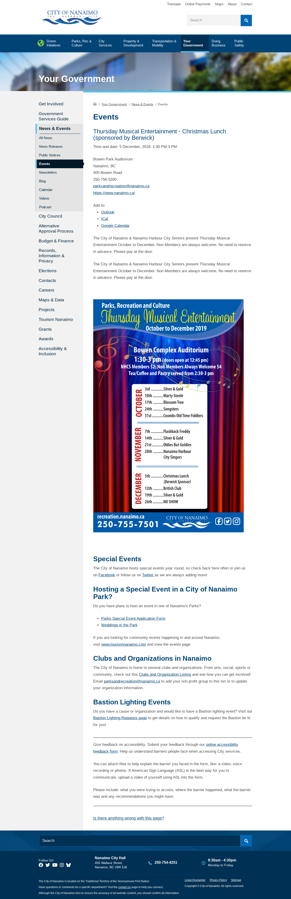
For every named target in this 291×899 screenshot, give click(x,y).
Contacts (47, 280)
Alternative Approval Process (56, 228)
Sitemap (236, 880)
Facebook (106, 575)
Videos (44, 198)
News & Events (142, 104)
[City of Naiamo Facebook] (41, 865)
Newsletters (48, 172)
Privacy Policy (218, 880)
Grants (45, 329)
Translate (174, 4)
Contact (246, 4)
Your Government (114, 104)
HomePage (95, 103)
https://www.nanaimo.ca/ (114, 193)
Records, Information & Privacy (52, 255)
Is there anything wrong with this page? (128, 818)
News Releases (51, 146)
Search (246, 20)
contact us (124, 887)
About (232, 4)
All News (45, 138)
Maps (219, 4)
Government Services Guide (54, 116)
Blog (42, 181)
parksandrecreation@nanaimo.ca (121, 186)
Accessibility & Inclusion (53, 351)
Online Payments (198, 4)
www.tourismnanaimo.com (123, 644)
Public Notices (49, 155)
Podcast (45, 207)
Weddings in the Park (119, 625)
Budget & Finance (56, 241)
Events (44, 164)
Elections (48, 270)
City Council (50, 216)
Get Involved (51, 104)
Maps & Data (51, 299)
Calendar (46, 190)
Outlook (107, 212)
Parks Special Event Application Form (133, 618)
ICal (104, 219)
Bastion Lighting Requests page (120, 718)
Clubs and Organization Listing (165, 674)
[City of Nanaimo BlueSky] (69, 865)
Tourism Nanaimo (56, 319)
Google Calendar (115, 225)
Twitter (148, 575)
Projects (47, 309)
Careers (46, 290)
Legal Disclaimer (195, 880)
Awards (46, 338)
